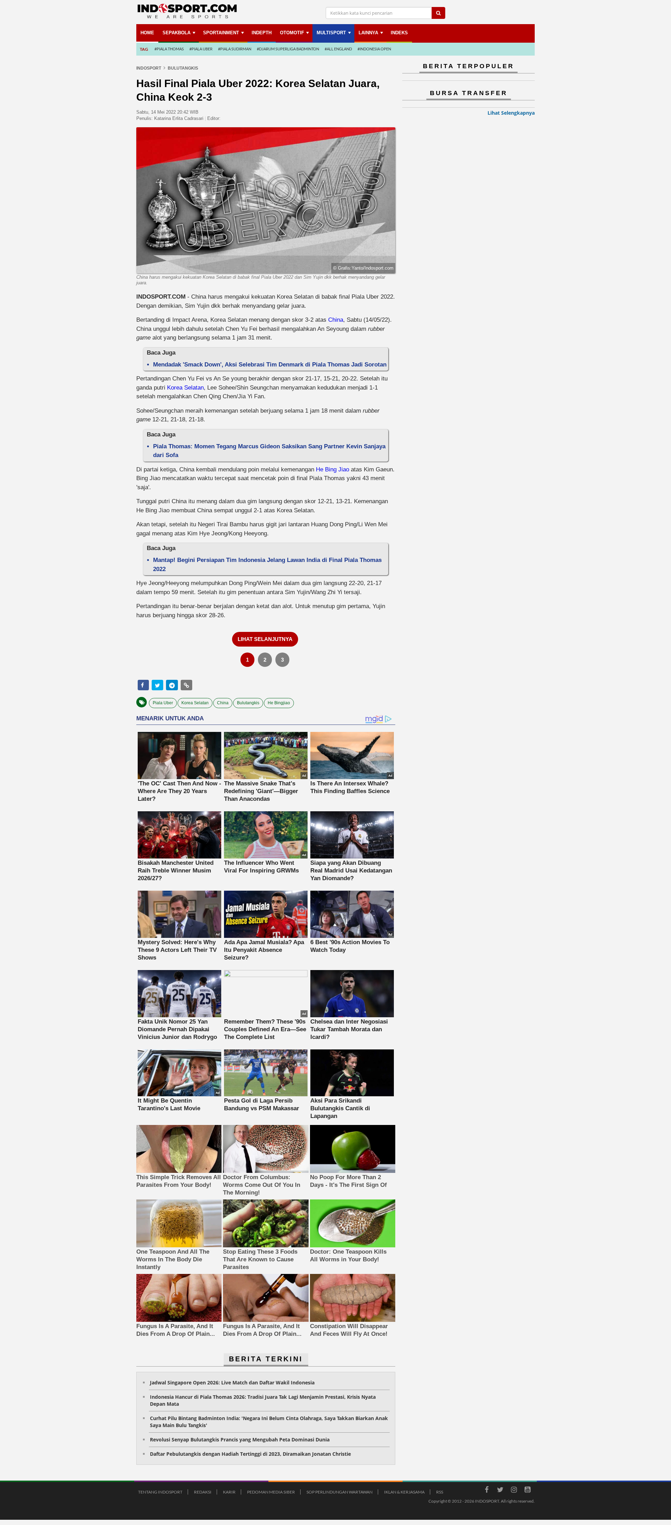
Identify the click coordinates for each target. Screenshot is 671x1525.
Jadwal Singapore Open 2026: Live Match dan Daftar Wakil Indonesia (232, 1382)
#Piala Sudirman (234, 49)
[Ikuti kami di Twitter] (500, 1491)
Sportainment (221, 32)
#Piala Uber (200, 49)
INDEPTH (262, 32)
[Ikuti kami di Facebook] (486, 1491)
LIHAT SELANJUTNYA (265, 639)
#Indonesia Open (374, 49)
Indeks (399, 32)
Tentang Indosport (160, 1492)
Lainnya (368, 32)
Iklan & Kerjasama (404, 1492)
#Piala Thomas (169, 49)
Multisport (331, 32)
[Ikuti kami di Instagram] (513, 1491)
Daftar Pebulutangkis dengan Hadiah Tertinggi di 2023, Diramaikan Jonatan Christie (250, 1454)
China (335, 319)
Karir (229, 1492)
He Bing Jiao (332, 469)
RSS (439, 1492)
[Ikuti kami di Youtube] (527, 1491)
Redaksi (202, 1492)
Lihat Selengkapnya (511, 112)
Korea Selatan (185, 387)
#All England (338, 49)
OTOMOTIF (292, 32)
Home (147, 32)
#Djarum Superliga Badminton (288, 49)
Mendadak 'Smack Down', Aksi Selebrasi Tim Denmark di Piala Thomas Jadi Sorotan (270, 364)
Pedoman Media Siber (271, 1492)
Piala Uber (163, 702)
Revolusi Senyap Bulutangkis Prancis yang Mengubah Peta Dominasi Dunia (240, 1439)
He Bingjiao (279, 702)
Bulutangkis (248, 702)
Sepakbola (176, 32)
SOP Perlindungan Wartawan (339, 1492)
